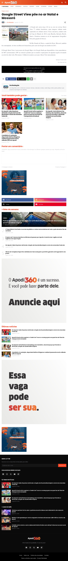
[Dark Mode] (62, 2)
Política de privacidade (37, 555)
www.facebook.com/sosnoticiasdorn (33, 69)
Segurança (18, 6)
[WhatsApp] (28, 78)
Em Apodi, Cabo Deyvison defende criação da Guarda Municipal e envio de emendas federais (12, 113)
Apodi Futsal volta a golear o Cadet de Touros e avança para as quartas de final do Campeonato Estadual (33, 113)
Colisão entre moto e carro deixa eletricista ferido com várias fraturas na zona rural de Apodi (39, 525)
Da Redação (14, 85)
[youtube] (14, 474)
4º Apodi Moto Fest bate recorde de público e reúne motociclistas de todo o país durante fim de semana (35, 230)
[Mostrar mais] (34, 78)
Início (20, 555)
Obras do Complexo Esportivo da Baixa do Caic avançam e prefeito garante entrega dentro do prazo (35, 252)
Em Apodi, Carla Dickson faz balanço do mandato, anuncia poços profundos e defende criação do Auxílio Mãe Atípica (56, 114)
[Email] (31, 78)
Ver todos (63, 95)
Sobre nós (26, 555)
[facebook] (3, 474)
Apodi (11, 6)
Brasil (55, 6)
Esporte (32, 6)
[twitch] (18, 474)
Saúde (37, 6)
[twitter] (10, 474)
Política (25, 6)
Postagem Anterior (8, 167)
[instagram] (6, 474)
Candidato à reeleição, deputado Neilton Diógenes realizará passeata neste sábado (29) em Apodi (11, 138)
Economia (43, 6)
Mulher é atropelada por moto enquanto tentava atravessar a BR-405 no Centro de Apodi (38, 518)
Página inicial (5, 11)
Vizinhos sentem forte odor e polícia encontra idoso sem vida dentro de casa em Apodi (37, 510)
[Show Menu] (2, 2)
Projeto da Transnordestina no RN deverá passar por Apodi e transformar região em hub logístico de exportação (33, 237)
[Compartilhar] (65, 22)
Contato (46, 555)
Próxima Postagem (60, 167)
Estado (50, 6)
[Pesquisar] (66, 2)
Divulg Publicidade (42, 558)
